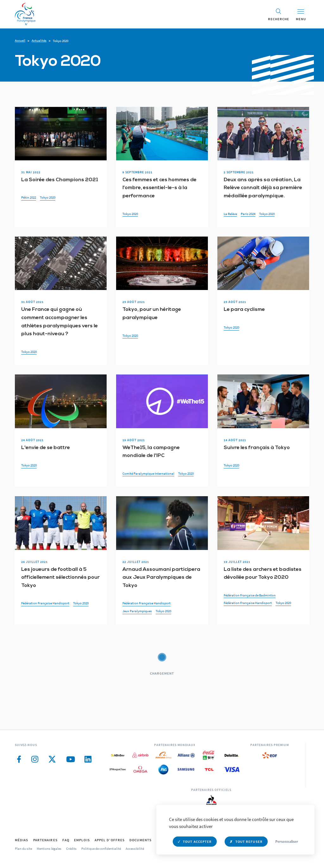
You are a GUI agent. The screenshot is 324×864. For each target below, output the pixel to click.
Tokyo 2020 (47, 197)
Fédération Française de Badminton (250, 595)
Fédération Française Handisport (45, 603)
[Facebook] (19, 759)
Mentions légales (49, 848)
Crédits (71, 848)
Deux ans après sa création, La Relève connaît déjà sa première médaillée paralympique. (263, 188)
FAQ (65, 840)
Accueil (20, 40)
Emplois (82, 840)
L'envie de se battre (45, 447)
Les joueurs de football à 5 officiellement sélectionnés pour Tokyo (60, 577)
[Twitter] (52, 759)
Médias (21, 840)
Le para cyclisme (244, 309)
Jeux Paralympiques (137, 611)
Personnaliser (286, 841)
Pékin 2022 (28, 197)
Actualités (39, 40)
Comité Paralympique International (148, 473)
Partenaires (45, 840)
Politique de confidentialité (101, 848)
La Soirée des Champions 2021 (59, 179)
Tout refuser (249, 841)
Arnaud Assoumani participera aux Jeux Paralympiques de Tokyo (161, 577)
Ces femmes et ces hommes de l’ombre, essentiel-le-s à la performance (159, 188)
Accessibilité (135, 848)
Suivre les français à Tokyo (257, 447)
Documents (140, 840)
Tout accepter (197, 841)
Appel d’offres (110, 840)
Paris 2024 (248, 214)
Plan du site (23, 848)
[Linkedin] (88, 759)
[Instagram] (34, 759)
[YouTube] (71, 759)
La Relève (230, 214)
